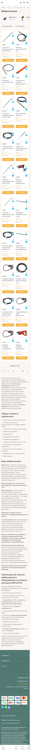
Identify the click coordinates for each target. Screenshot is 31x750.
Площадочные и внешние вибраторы (12, 545)
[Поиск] (24, 2)
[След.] (27, 371)
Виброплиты (5, 465)
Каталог (3, 666)
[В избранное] (13, 34)
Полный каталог (8, 600)
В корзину (8, 60)
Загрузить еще (14, 366)
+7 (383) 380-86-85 (22, 681)
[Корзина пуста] (27, 2)
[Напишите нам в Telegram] (2, 707)
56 (23, 371)
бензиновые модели (15, 604)
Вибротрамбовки (6, 490)
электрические (6, 602)
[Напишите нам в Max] (9, 707)
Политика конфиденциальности (10, 723)
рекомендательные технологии (10, 729)
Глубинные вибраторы (8, 520)
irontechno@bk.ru (23, 684)
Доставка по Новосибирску (11, 629)
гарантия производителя (10, 607)
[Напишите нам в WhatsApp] (6, 707)
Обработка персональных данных (10, 720)
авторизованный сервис (19, 615)
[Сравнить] (13, 41)
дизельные (4, 604)
